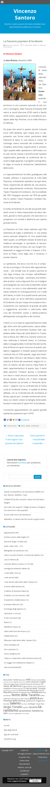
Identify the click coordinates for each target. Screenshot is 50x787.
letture (6, 622)
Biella (28, 426)
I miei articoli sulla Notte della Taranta (19, 582)
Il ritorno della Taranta (35, 688)
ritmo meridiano (10, 645)
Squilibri (25, 707)
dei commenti (11, 734)
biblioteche (22, 682)
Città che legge (8, 684)
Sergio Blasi (40, 704)
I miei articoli (12, 426)
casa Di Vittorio (10, 559)
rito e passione (10, 649)
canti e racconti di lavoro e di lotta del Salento (22, 555)
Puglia (38, 700)
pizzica (34, 698)
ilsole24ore (7, 690)
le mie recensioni (10, 618)
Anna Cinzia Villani (38, 680)
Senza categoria (10, 654)
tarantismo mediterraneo (23, 712)
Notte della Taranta (26, 695)
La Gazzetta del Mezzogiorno (29, 690)
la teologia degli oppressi (14, 609)
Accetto (35, 781)
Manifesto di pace (11, 627)
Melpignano (37, 692)
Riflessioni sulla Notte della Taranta (18, 640)
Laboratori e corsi (11, 613)
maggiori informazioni (19, 781)
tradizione (17, 713)
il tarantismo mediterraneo (14, 600)
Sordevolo (35, 426)
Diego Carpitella (20, 684)
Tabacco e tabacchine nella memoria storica (21, 658)
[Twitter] (7, 420)
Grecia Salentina (38, 686)
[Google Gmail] (16, 420)
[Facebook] (4, 420)
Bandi (16, 682)
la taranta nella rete (11, 604)
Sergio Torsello (12, 707)
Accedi (6, 725)
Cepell (43, 681)
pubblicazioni (30, 701)
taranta (33, 707)
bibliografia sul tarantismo (14, 550)
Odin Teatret (24, 698)
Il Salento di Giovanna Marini (15, 591)
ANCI (23, 426)
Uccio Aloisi (25, 713)
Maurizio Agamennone (22, 692)
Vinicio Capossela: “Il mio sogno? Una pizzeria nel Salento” (14, 439)
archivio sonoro (8, 682)
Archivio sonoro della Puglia (15, 537)
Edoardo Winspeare (33, 684)
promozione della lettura (23, 699)
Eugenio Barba (27, 686)
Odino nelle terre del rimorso (15, 631)
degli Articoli (10, 730)
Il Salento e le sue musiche (14, 595)
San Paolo (24, 704)
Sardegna (31, 704)
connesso (22, 462)
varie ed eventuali (11, 667)
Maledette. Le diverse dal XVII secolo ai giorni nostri (24, 519)
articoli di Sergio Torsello (13, 541)
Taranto (10, 713)
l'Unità (14, 690)
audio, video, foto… (11, 546)
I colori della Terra (11, 573)
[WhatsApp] (13, 420)
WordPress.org (10, 739)
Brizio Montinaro (32, 682)
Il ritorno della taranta (12, 586)
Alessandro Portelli (10, 680)
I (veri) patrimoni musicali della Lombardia (37, 439)
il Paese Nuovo (17, 688)
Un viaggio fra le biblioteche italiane (18, 663)
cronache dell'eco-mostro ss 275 (17, 564)
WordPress (43, 760)
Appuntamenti (9, 533)
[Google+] (10, 420)
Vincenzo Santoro (25, 14)
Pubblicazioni (9, 636)
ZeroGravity (40, 750)
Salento (15, 703)
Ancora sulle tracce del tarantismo (17, 515)
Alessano (22, 680)
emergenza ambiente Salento (15, 568)
